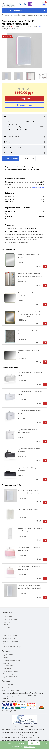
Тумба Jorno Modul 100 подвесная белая (30, 393)
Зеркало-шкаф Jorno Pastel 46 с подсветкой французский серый (29, 587)
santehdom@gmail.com (10, 690)
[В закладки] (37, 266)
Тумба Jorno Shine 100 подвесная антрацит (29, 450)
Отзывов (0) (29, 158)
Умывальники (8, 666)
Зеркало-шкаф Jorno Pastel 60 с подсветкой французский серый (29, 491)
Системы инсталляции (11, 660)
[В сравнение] (40, 266)
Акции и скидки (11, 153)
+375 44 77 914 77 (8, 685)
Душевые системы (10, 677)
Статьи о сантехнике (10, 619)
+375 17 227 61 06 (8, 687)
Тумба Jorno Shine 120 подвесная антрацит (29, 469)
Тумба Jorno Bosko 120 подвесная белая (30, 374)
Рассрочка (10, 142)
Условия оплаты (9, 638)
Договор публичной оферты (13, 644)
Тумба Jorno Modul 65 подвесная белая (29, 412)
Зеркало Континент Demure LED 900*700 (29, 351)
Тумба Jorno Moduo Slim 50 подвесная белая (27, 431)
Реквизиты (7, 627)
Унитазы (6, 663)
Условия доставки (10, 636)
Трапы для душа (9, 674)
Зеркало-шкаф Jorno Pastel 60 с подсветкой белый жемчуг (29, 511)
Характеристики (12, 158)
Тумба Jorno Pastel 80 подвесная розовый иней (29, 549)
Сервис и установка (13, 147)
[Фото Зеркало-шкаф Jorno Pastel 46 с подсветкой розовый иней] (24, 50)
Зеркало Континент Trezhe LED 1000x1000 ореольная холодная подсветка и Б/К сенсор (29, 314)
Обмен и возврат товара (12, 647)
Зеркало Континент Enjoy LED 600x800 (28, 256)
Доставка (9, 116)
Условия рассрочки (10, 641)
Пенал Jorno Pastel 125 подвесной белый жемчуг (30, 530)
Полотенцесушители (10, 671)
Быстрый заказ (24, 105)
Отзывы (6, 625)
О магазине (7, 617)
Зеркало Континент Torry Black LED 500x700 (30, 332)
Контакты (6, 622)
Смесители (7, 668)
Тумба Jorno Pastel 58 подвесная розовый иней (29, 568)
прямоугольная (38, 187)
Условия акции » (29, 747)
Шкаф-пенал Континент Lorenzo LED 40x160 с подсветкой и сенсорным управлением (30, 276)
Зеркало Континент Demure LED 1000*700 (29, 294)
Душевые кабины (9, 655)
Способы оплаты (12, 136)
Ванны (5, 657)
